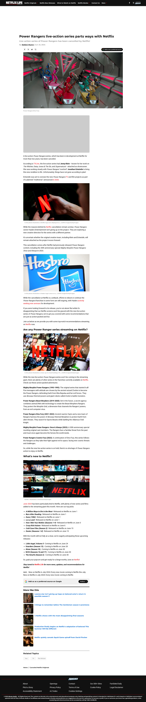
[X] (133, 3)
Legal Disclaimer (116, 687)
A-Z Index (53, 691)
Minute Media (12, 696)
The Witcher (42, 658)
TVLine (36, 164)
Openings (53, 684)
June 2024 (27, 504)
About (25, 684)
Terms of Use (74, 687)
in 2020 (56, 180)
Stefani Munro (28, 45)
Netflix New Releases (47, 3)
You (26, 658)
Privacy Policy (55, 687)
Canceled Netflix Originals (39, 667)
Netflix (48, 227)
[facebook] (129, 3)
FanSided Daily (116, 684)
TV (67, 177)
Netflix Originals (30, 3)
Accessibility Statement (32, 691)
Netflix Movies (83, 3)
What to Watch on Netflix (66, 3)
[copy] (35, 49)
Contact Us (96, 3)
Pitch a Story (28, 687)
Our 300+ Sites (96, 684)
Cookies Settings (75, 691)
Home (25, 667)
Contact (72, 684)
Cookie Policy (95, 687)
